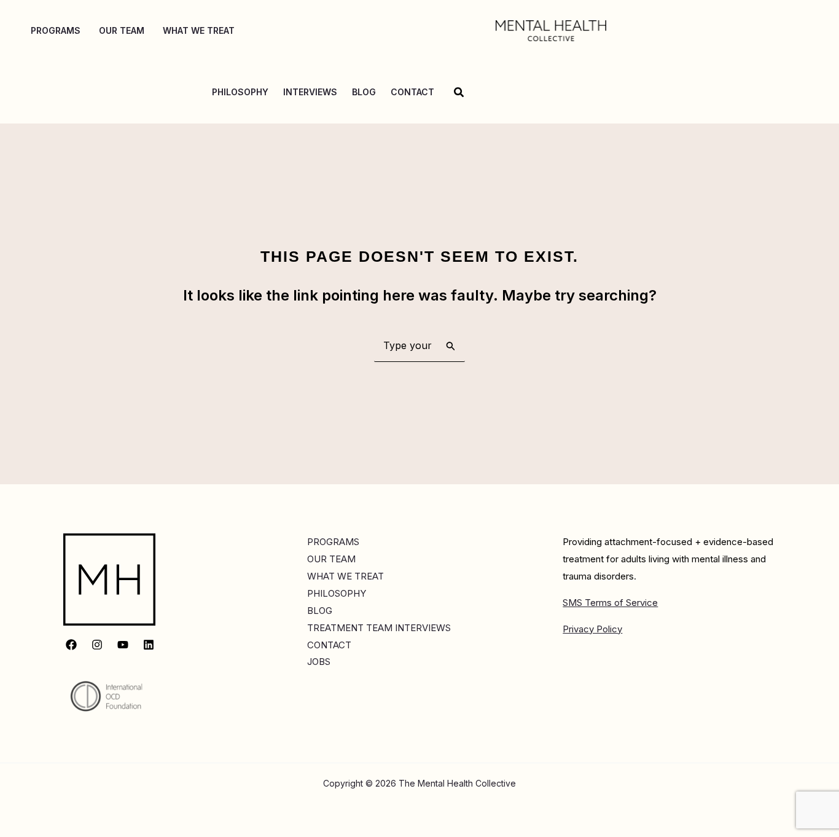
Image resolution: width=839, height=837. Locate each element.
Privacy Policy (592, 629)
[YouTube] (122, 644)
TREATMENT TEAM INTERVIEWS (379, 628)
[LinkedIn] (148, 644)
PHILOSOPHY (336, 593)
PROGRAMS (333, 542)
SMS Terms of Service (610, 602)
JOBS (318, 661)
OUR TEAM (331, 559)
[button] (459, 92)
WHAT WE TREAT (345, 576)
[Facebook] (71, 644)
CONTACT (329, 645)
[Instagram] (97, 644)
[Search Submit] (451, 345)
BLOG (319, 610)
